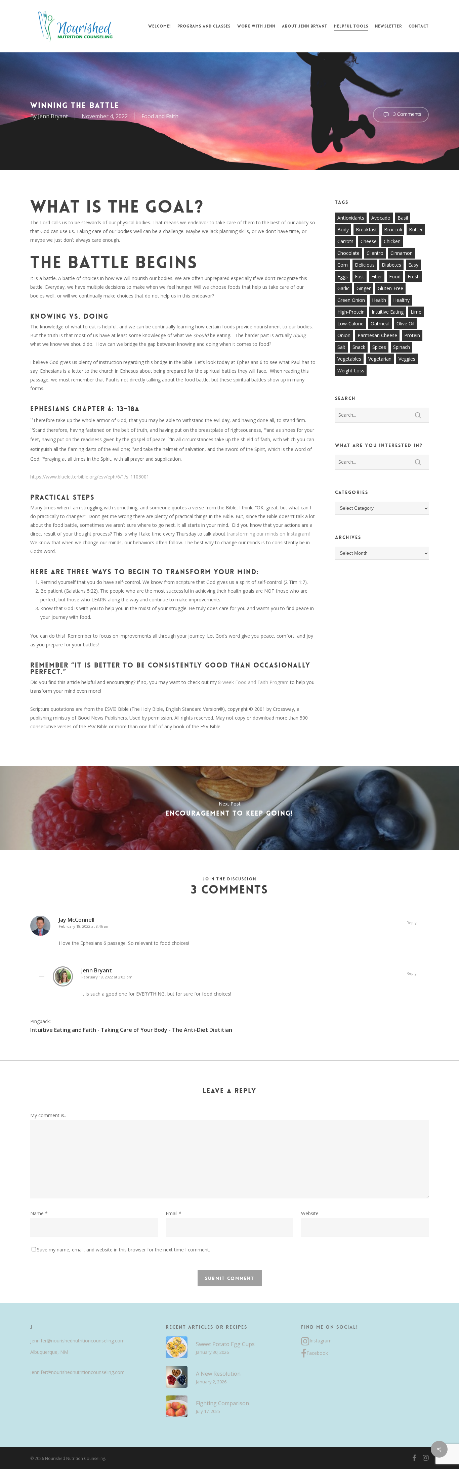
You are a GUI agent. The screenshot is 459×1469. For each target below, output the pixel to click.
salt (341, 347)
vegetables (349, 359)
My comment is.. (48, 1115)
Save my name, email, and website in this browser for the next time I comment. (123, 1249)
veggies (407, 359)
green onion (351, 300)
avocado (380, 218)
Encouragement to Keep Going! (229, 808)
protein (412, 335)
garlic (343, 288)
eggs (342, 276)
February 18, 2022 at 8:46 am (84, 926)
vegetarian (379, 359)
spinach (401, 347)
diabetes (391, 265)
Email (173, 1213)
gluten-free (390, 288)
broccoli (393, 229)
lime (416, 312)
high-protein (351, 312)
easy (413, 265)
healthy (401, 300)
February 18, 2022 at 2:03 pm (106, 976)
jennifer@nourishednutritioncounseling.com (77, 1340)
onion (343, 335)
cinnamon (401, 253)
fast (359, 276)
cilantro (375, 253)
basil (403, 218)
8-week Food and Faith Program (253, 682)
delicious (365, 265)
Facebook (317, 1353)
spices (379, 347)
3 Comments (406, 114)
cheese (369, 241)
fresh (414, 276)
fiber (376, 276)
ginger (364, 288)
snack (358, 347)
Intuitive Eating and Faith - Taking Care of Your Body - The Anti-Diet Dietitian (131, 1030)
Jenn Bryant (53, 116)
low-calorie (350, 323)
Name (39, 1213)
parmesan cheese (377, 335)
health (379, 300)
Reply (412, 922)
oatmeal (380, 323)
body (343, 229)
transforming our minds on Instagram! (267, 534)
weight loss (350, 370)
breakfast (366, 229)
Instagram (320, 1340)
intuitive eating (388, 312)
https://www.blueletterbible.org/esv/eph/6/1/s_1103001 (89, 476)
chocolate (348, 253)
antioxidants (350, 218)
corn (342, 265)
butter (416, 229)
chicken (392, 241)
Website (310, 1213)
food (395, 276)
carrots (345, 241)
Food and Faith (159, 116)
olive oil (405, 323)
